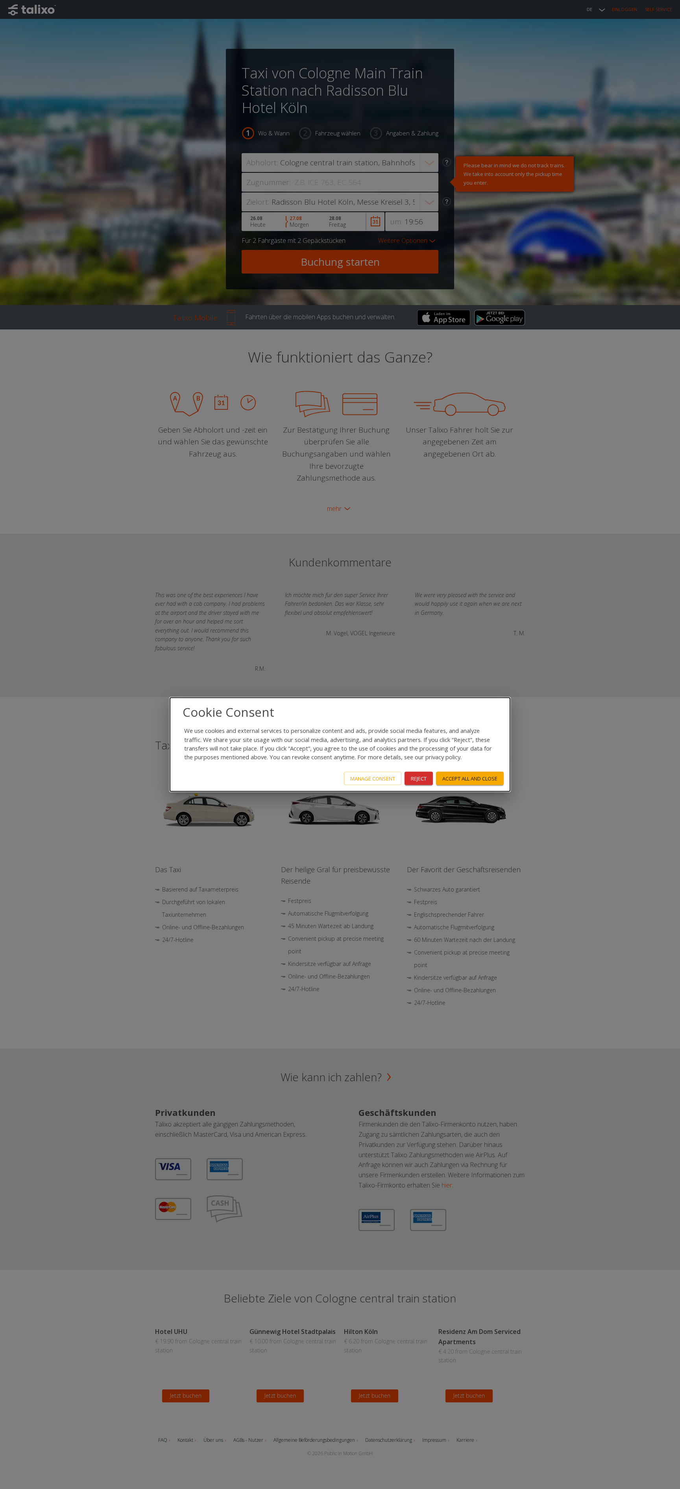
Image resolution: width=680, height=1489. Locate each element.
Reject (419, 778)
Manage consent (372, 778)
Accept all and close (469, 778)
